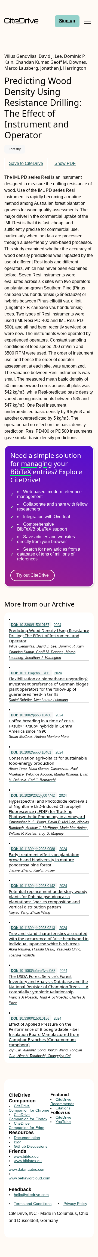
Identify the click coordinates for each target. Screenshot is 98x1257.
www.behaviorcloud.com (29, 1178)
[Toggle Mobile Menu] (88, 21)
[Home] (21, 21)
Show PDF (65, 163)
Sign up (67, 20)
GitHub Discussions (30, 1146)
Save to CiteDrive (26, 163)
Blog (18, 1142)
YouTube (63, 1121)
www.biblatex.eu (28, 1161)
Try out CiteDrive (32, 575)
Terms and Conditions (32, 1203)
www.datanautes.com (27, 1169)
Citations (63, 1108)
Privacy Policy (75, 1203)
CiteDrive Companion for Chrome (29, 1108)
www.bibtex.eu (26, 1156)
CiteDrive (63, 1117)
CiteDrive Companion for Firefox (28, 1116)
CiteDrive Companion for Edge (26, 1125)
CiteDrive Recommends (62, 1101)
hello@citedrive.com (31, 1194)
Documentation (27, 1137)
